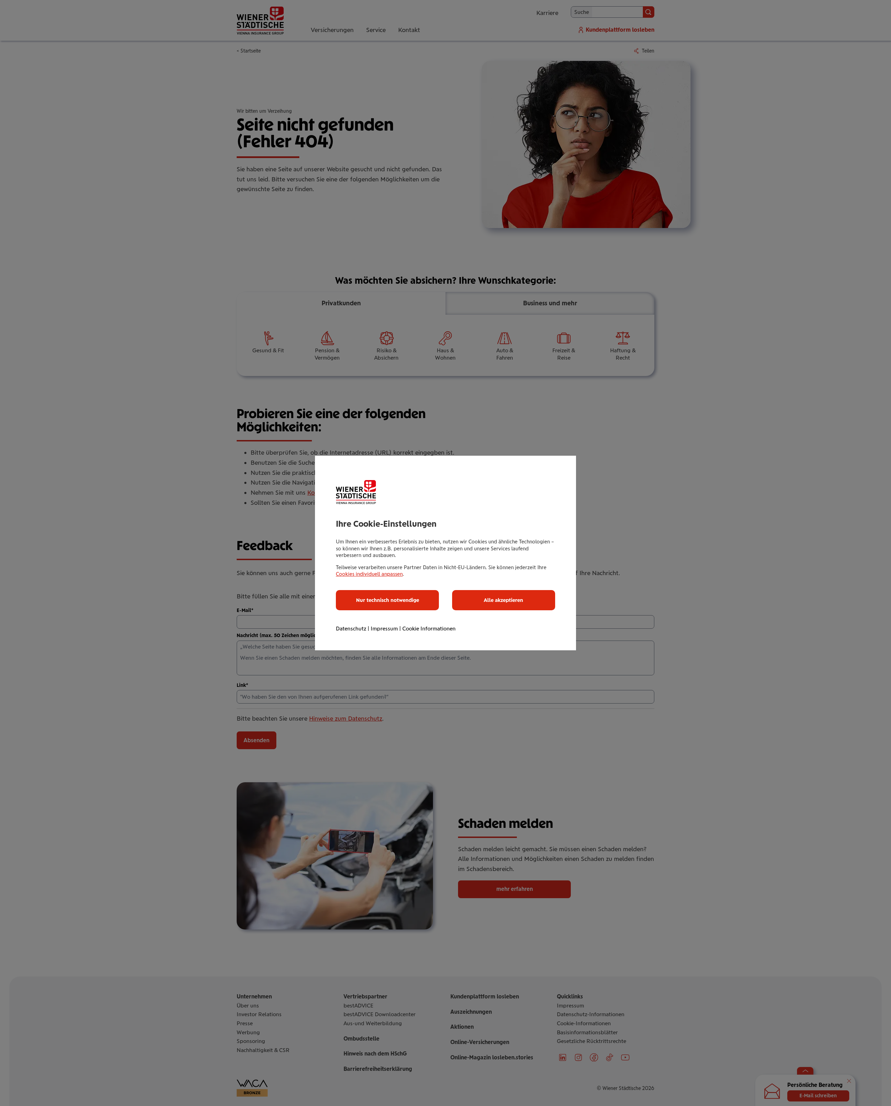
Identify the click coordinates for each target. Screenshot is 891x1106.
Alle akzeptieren (503, 600)
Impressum (384, 628)
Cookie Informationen (429, 628)
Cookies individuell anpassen (369, 574)
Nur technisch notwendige (387, 600)
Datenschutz (351, 628)
